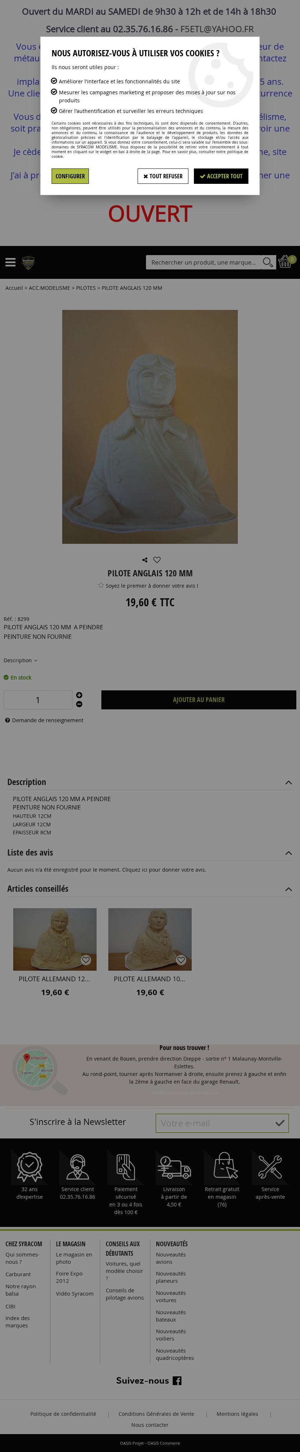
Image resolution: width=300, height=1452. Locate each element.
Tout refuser (165, 176)
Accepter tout (224, 176)
